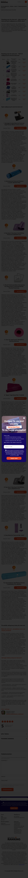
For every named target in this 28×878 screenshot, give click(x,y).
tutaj (18, 455)
